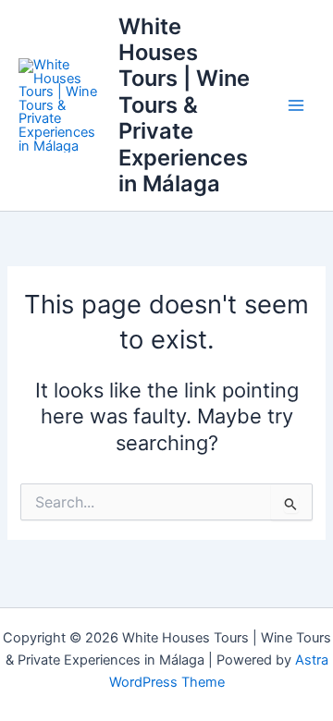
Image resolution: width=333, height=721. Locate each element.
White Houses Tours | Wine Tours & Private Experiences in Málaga (184, 105)
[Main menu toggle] (296, 105)
